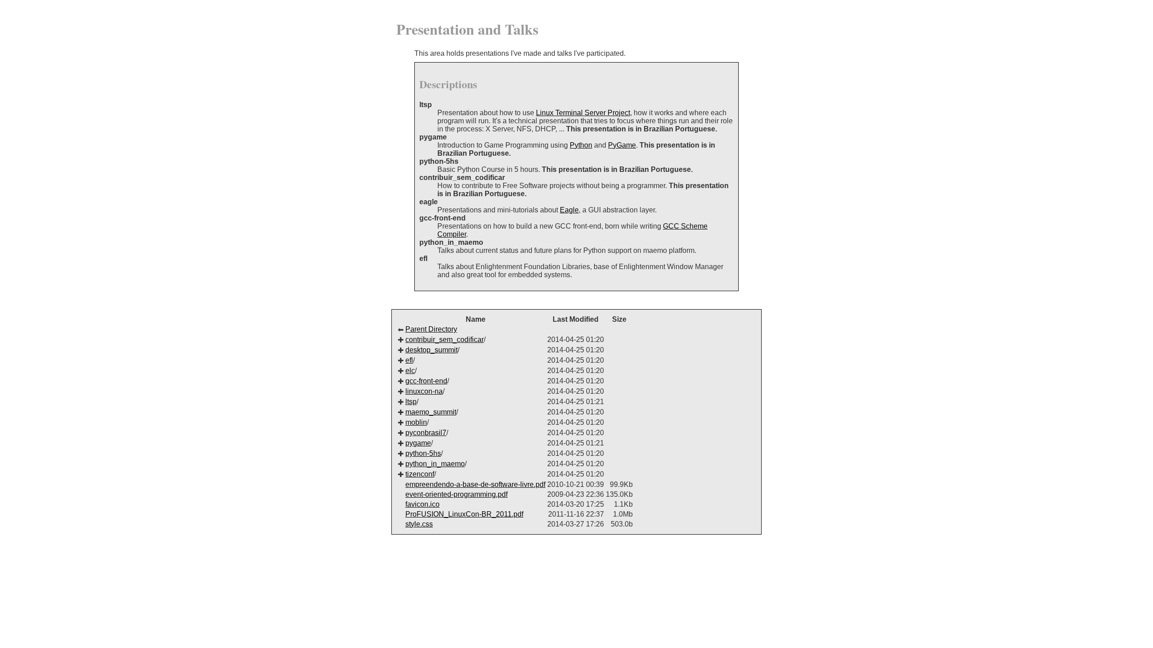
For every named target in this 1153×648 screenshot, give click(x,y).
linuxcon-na (424, 391)
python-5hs (423, 453)
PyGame (622, 145)
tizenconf (419, 474)
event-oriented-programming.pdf (456, 494)
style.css (419, 524)
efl (409, 360)
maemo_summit (430, 412)
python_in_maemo (435, 464)
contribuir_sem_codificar (444, 339)
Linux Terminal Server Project (583, 113)
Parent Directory (431, 329)
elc (410, 370)
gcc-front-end (426, 381)
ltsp (411, 401)
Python (581, 145)
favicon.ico (422, 504)
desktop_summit (431, 350)
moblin (416, 422)
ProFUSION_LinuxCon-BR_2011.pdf (464, 514)
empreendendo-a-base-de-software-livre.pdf (475, 484)
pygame (418, 443)
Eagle (569, 210)
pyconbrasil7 (425, 432)
